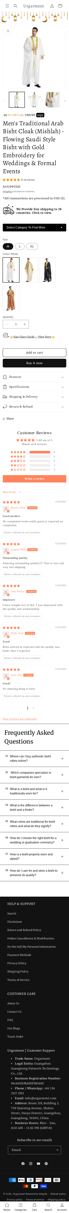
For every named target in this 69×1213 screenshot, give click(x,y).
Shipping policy (56, 1199)
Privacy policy (15, 1199)
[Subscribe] (57, 1150)
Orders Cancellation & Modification (30, 938)
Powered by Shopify (36, 1194)
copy (40, 115)
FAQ (10, 1020)
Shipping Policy (18, 971)
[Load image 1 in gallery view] (17, 100)
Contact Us (14, 1011)
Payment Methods (19, 955)
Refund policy (58, 1194)
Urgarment (19, 1194)
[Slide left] (4, 101)
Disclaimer (14, 921)
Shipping (7, 191)
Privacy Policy (16, 963)
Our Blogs (13, 1028)
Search (11, 913)
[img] (11, 502)
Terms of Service (18, 980)
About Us (13, 1003)
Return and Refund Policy (24, 930)
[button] (7, 6)
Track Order (15, 1036)
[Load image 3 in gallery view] (52, 100)
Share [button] (10, 418)
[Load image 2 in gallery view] (34, 100)
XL (32, 246)
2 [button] (33, 708)
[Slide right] (65, 101)
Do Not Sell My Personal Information (31, 946)
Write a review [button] (34, 478)
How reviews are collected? (20, 718)
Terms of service (35, 1199)
